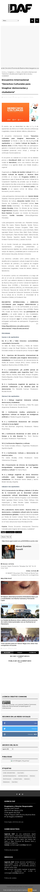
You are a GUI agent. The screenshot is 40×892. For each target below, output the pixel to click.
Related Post (6, 578)
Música (27, 779)
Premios (6, 782)
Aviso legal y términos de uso (13, 822)
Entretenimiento (9, 776)
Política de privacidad (11, 850)
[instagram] (22, 794)
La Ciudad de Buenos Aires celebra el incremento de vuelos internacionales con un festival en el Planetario (19, 622)
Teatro (14, 782)
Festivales (7, 779)
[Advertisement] (20, 46)
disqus (19, 652)
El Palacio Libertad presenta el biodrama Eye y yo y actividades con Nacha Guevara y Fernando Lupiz (19, 598)
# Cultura (18, 532)
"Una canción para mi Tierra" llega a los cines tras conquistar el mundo (19, 644)
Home (4, 72)
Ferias (32, 776)
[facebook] (17, 794)
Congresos (10, 72)
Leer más (35, 890)
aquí (34, 316)
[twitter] (20, 794)
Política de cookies (10, 878)
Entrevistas (23, 776)
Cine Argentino (6, 629)
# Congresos (10, 532)
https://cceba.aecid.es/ (20, 328)
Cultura (18, 72)
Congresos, (25, 97)
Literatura (17, 779)
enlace (6, 871)
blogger (7, 652)
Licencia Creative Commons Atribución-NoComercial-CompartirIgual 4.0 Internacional (19, 706)
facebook (32, 652)
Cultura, (31, 97)
